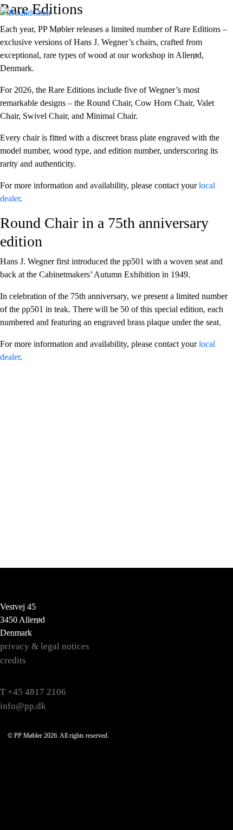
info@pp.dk (23, 706)
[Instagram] (209, 637)
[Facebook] (209, 609)
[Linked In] (209, 691)
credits (13, 660)
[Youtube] (209, 664)
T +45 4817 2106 (33, 692)
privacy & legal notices (44, 646)
